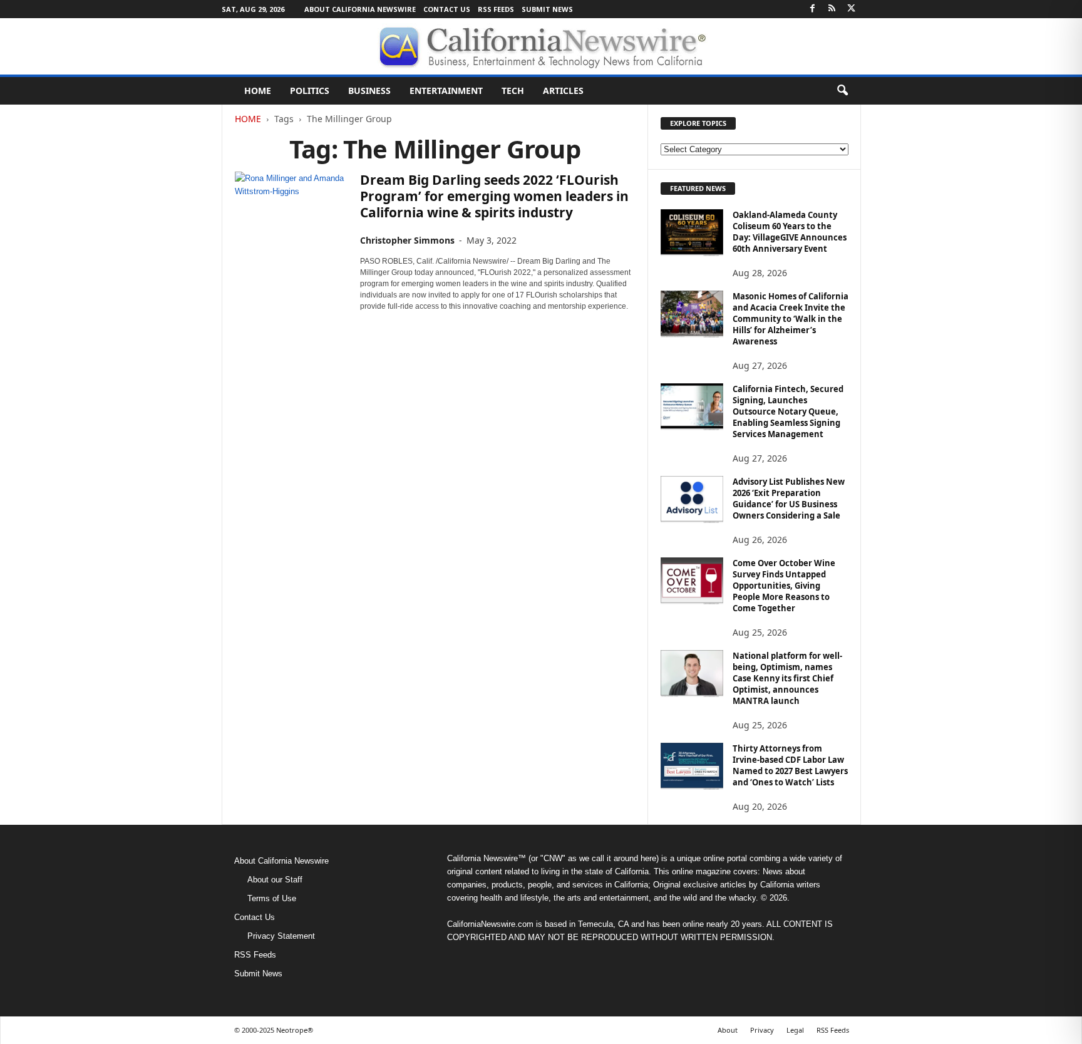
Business (369, 90)
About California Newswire (360, 9)
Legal (795, 1030)
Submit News (547, 9)
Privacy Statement (281, 936)
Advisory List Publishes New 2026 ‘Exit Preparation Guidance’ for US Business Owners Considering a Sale (789, 498)
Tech (513, 90)
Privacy (762, 1030)
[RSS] (832, 9)
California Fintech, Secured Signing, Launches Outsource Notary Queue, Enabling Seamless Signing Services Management (788, 411)
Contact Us (446, 9)
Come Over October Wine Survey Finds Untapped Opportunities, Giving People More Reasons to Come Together (784, 585)
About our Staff (274, 879)
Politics (309, 90)
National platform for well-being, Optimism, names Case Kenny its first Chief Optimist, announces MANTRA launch (787, 678)
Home (257, 90)
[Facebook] (812, 9)
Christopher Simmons (407, 240)
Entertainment (446, 90)
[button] (842, 91)
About (728, 1030)
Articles (563, 90)
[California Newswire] (541, 46)
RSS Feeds (496, 9)
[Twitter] (851, 9)
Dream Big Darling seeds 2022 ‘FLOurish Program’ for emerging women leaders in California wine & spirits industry (494, 196)
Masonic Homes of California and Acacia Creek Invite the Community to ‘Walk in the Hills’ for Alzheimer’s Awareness (790, 319)
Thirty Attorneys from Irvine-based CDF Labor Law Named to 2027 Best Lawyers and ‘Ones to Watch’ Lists (790, 765)
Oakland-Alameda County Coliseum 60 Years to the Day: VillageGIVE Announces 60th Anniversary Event (790, 231)
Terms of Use (271, 898)
